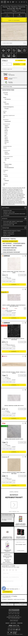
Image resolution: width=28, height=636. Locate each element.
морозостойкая (8, 164)
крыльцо (7, 142)
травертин (7, 153)
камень (6, 152)
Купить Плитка (14, 495)
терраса (6, 125)
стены (6, 133)
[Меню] (2, 2)
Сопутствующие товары (7, 514)
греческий (7, 158)
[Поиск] (26, 2)
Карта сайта (11, 613)
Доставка (5, 207)
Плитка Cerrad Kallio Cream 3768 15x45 (8, 604)
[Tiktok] (19, 629)
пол (5, 143)
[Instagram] (17, 629)
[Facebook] (9, 629)
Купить (17, 64)
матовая (7, 166)
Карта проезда (14, 620)
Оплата (4, 218)
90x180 (6, 176)
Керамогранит (8, 121)
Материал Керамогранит (10, 241)
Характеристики (7, 86)
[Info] (11, 2)
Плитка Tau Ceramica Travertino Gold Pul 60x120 (21, 604)
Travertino (7, 103)
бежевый (7, 180)
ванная (6, 130)
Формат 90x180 (7, 245)
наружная (7, 127)
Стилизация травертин (10, 247)
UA (16, 1)
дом (5, 135)
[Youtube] (14, 629)
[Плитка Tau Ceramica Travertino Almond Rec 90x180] (14, 31)
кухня (6, 132)
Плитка (6, 94)
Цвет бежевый (7, 243)
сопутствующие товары (20, 544)
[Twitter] (11, 629)
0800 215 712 (14, 625)
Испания (6, 108)
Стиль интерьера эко (9, 250)
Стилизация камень (19, 243)
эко (5, 159)
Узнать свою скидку (14, 43)
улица (6, 129)
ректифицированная (9, 167)
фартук (6, 138)
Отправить (7, 591)
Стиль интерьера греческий (11, 252)
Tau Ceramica (8, 99)
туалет (6, 137)
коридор (6, 140)
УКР (16, 615)
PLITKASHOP (14, 610)
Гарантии (5, 228)
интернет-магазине (6, 192)
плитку (5, 196)
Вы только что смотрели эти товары (7, 519)
